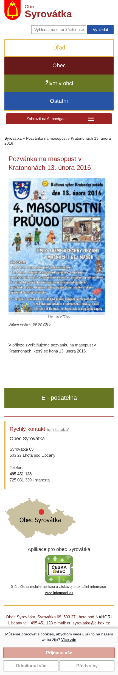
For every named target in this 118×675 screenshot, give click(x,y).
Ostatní (59, 101)
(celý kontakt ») (58, 430)
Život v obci (59, 83)
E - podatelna (59, 397)
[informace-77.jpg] (57, 246)
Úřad (59, 48)
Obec (59, 65)
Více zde (68, 639)
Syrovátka (13, 138)
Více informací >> (59, 593)
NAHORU (104, 617)
